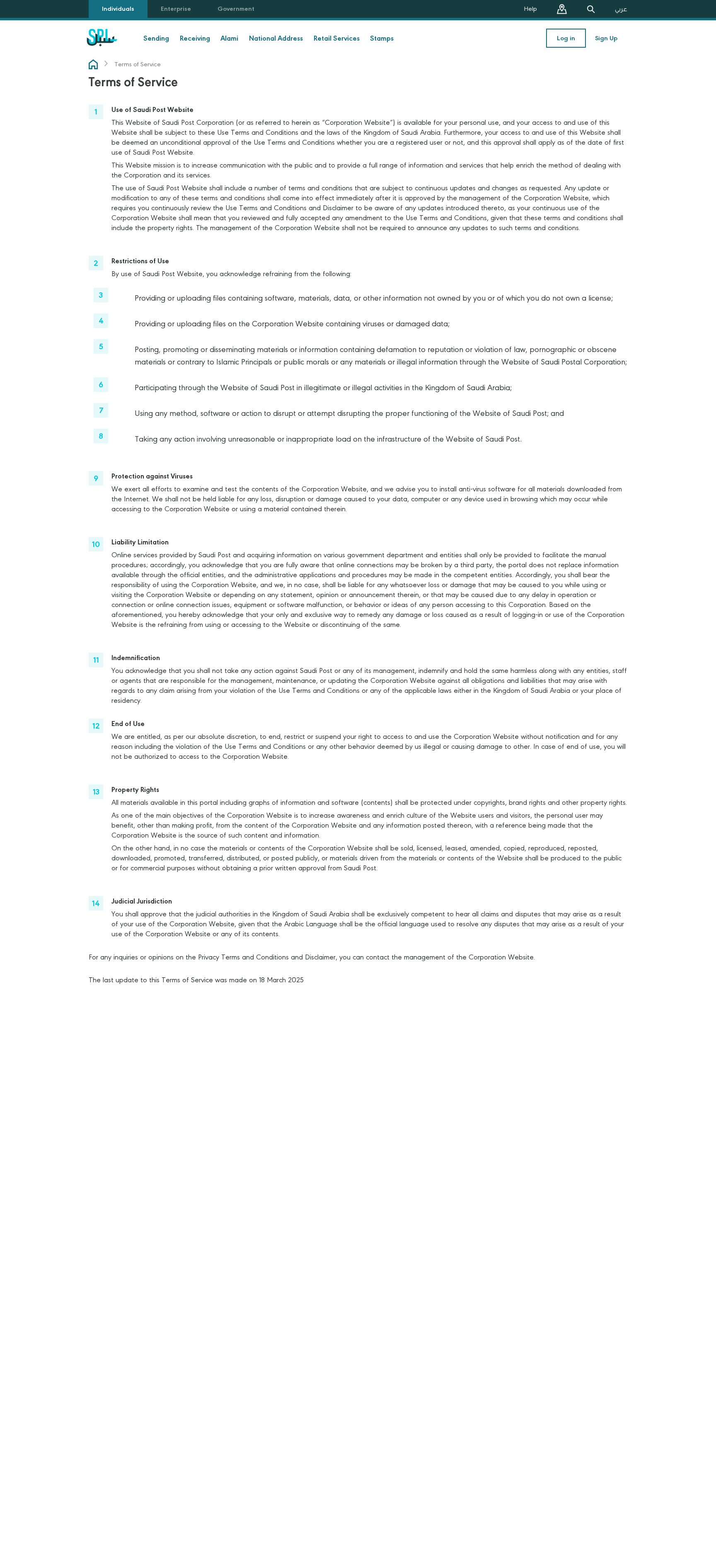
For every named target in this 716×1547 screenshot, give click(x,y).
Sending (156, 38)
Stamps (382, 38)
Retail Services (337, 38)
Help (530, 8)
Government (236, 8)
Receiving (195, 38)
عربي (621, 9)
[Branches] (562, 9)
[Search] (590, 9)
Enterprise (176, 8)
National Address (276, 38)
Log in (566, 38)
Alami (229, 38)
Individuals (118, 8)
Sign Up (606, 38)
